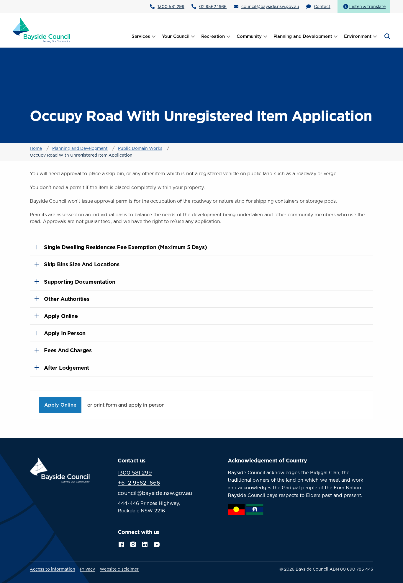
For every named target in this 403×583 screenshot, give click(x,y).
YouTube (157, 543)
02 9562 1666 (213, 6)
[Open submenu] (153, 36)
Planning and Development (80, 148)
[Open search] (386, 36)
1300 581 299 (171, 6)
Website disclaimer (119, 569)
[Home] (41, 30)
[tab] (201, 247)
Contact (322, 6)
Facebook (121, 543)
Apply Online (60, 404)
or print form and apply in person (126, 404)
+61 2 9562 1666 (139, 482)
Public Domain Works (140, 148)
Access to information (52, 569)
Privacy (87, 569)
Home (36, 148)
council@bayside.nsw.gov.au (270, 6)
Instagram (133, 543)
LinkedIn (144, 543)
